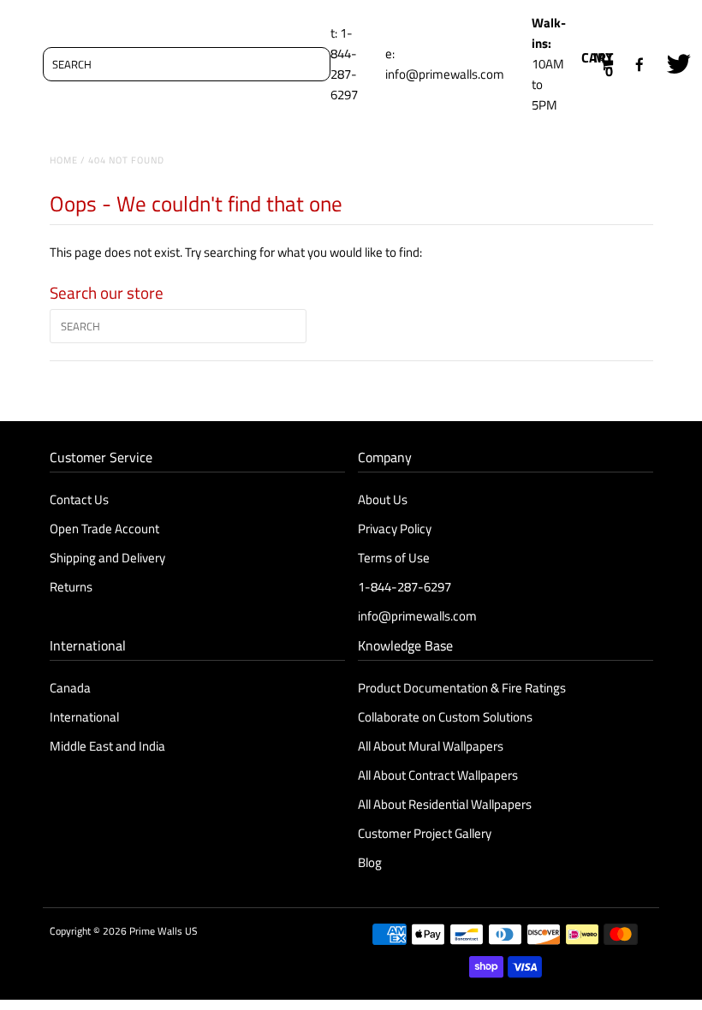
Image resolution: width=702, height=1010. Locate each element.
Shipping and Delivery (107, 557)
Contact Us (79, 499)
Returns (71, 587)
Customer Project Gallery (424, 833)
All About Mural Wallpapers (432, 746)
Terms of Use (394, 557)
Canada (70, 688)
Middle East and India (107, 746)
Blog (370, 862)
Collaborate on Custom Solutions (445, 717)
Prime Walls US (163, 931)
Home (64, 160)
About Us (383, 499)
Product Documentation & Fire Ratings (462, 688)
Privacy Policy (394, 528)
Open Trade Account (104, 528)
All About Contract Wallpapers (438, 775)
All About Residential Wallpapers (445, 804)
